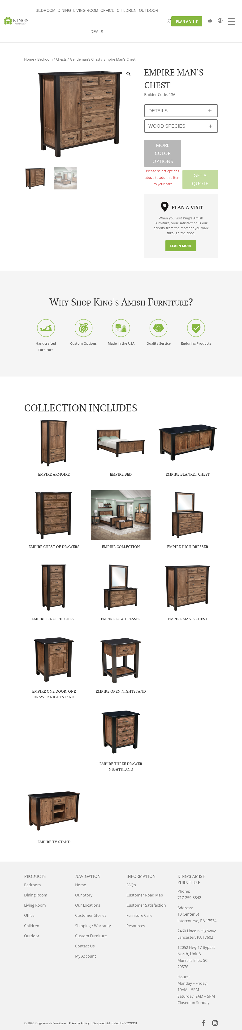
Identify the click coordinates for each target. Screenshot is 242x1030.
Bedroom (45, 10)
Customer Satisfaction (146, 905)
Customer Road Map (144, 895)
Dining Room (35, 895)
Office (107, 10)
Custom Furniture (91, 935)
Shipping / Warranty (93, 925)
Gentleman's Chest (85, 59)
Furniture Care (139, 915)
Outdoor (148, 10)
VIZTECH (131, 1023)
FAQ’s (131, 885)
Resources (135, 925)
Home (29, 59)
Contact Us (85, 946)
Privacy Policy (79, 1023)
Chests (61, 59)
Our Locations (87, 905)
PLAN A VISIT (187, 21)
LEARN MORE (181, 245)
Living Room (85, 10)
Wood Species (166, 126)
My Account (85, 956)
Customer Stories (90, 915)
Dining (64, 10)
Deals (97, 32)
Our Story (83, 895)
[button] (128, 74)
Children (127, 10)
